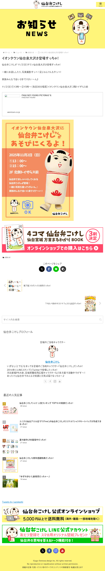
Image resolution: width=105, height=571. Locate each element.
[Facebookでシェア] (49, 269)
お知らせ (7, 257)
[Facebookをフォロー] (50, 381)
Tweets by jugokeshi (12, 502)
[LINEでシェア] (56, 269)
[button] (63, 269)
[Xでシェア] (42, 269)
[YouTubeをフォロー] (59, 381)
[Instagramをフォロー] (55, 381)
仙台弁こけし (52, 362)
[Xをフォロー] (45, 381)
